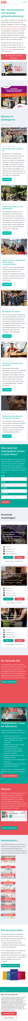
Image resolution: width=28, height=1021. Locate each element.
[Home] (4, 2)
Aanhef (3, 482)
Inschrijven (19, 557)
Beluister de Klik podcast (9, 828)
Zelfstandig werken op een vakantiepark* (12, 208)
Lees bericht (6, 179)
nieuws (3, 28)
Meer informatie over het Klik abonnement (13, 57)
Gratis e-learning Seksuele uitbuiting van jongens (12, 417)
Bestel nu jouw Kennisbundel (10, 965)
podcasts (8, 28)
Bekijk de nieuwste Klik (8, 682)
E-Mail (3, 476)
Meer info (8, 557)
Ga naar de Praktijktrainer (9, 776)
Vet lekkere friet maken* (11, 312)
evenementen (17, 28)
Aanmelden (5, 502)
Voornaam (4, 488)
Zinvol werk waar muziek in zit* (12, 150)
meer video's (8, 49)
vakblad (22, 26)
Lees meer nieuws (5, 124)
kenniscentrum (13, 26)
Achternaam (4, 494)
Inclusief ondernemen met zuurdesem (12, 364)
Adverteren (4, 990)
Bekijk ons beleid (11, 1010)
